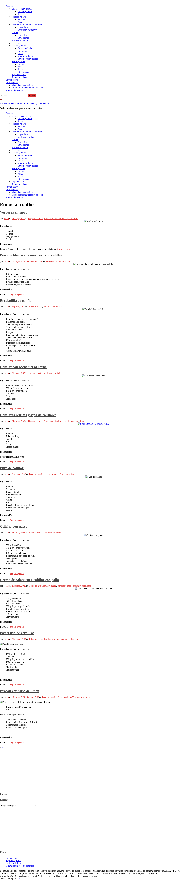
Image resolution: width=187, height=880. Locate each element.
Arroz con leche (25, 48)
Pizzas (20, 69)
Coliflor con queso (13, 526)
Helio (6, 218)
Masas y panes (18, 61)
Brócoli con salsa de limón (19, 691)
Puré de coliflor (12, 468)
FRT (20, 878)
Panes (20, 66)
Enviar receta (12, 80)
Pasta (20, 22)
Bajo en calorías (19, 74)
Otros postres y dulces (28, 59)
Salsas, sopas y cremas (22, 9)
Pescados (16, 43)
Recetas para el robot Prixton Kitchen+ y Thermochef (24, 103)
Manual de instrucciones (23, 85)
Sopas (20, 14)
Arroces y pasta (19, 16)
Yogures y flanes (25, 56)
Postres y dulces (19, 45)
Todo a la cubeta (19, 77)
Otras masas (23, 72)
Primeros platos (51, 218)
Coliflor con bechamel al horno (23, 367)
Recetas (9, 6)
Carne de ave (24, 35)
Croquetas (22, 64)
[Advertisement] (87, 769)
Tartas (20, 53)
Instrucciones (12, 82)
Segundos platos (62, 261)
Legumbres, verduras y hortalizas (27, 24)
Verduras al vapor (13, 212)
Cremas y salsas (25, 11)
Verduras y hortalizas (27, 30)
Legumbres (23, 27)
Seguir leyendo (63, 249)
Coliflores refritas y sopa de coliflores (28, 415)
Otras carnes (23, 38)
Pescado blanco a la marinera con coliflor (31, 255)
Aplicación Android (15, 90)
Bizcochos (22, 51)
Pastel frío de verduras (17, 633)
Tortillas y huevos (20, 40)
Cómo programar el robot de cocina (28, 87)
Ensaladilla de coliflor (16, 300)
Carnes (15, 32)
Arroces (21, 19)
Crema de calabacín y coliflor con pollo (29, 580)
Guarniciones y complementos (20, 866)
